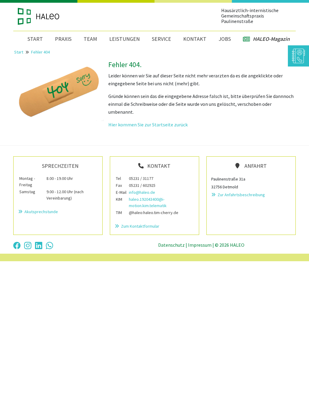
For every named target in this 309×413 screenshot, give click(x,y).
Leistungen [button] (124, 38)
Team (90, 38)
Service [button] (161, 38)
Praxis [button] (63, 38)
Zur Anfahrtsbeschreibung (241, 194)
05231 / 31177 (141, 178)
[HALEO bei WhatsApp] (49, 245)
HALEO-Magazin (271, 38)
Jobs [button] (224, 38)
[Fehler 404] (58, 90)
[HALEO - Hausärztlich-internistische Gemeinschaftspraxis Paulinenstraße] (48, 16)
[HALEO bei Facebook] (17, 245)
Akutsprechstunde (41, 211)
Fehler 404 (40, 52)
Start (35, 38)
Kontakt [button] (194, 38)
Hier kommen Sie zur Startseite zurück (148, 125)
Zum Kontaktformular (139, 226)
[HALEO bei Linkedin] (38, 245)
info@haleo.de (142, 192)
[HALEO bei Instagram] (27, 245)
